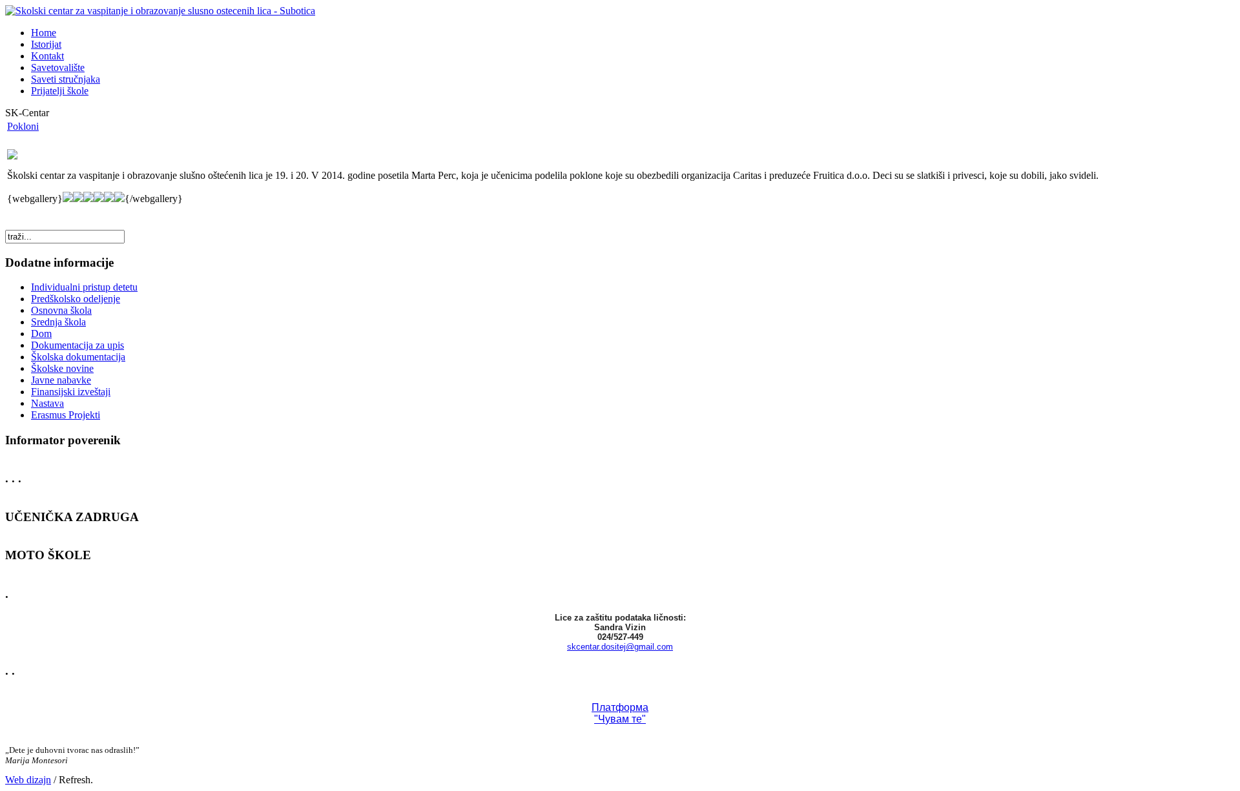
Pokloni (23, 126)
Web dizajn (28, 779)
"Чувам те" (620, 719)
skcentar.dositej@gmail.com (620, 647)
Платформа (620, 707)
